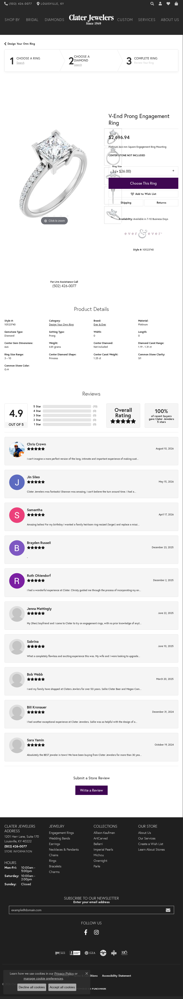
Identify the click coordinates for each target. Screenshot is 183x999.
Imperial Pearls (103, 849)
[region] (54, 176)
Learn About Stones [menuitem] (151, 849)
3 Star (37, 415)
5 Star (37, 406)
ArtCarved (101, 838)
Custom (125, 19)
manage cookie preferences (43, 978)
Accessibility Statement (116, 975)
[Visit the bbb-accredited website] (75, 953)
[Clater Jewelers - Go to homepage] (91, 19)
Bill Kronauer (37, 707)
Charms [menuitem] (54, 872)
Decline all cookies (32, 987)
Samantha (34, 510)
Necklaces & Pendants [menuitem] (64, 849)
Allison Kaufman (104, 833)
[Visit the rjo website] (124, 953)
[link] (18, 4)
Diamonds (55, 19)
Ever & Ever (100, 324)
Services (147, 19)
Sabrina (33, 641)
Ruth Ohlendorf (39, 575)
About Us (170, 19)
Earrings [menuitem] (54, 844)
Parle (97, 866)
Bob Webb (35, 674)
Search (20, 62)
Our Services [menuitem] (146, 838)
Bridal (32, 19)
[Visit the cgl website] (103, 953)
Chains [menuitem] (53, 855)
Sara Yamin (35, 740)
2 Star (37, 420)
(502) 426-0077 (64, 285)
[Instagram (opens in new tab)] (96, 932)
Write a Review (91, 790)
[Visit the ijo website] (60, 953)
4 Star (37, 411)
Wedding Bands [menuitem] (59, 838)
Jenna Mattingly (39, 608)
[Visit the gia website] (90, 953)
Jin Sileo (33, 477)
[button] (152, 4)
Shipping (126, 202)
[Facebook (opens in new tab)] (86, 932)
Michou (99, 855)
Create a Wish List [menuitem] (150, 844)
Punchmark (99, 988)
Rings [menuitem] (52, 861)
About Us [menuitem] (144, 833)
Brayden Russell (39, 542)
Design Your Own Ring (21, 43)
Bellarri (98, 844)
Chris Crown (36, 444)
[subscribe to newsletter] (168, 910)
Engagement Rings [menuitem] (61, 833)
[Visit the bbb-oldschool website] (114, 953)
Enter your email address (91, 902)
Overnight (100, 861)
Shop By (12, 19)
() (95, 406)
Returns (161, 202)
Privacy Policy (64, 973)
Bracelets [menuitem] (55, 866)
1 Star (37, 424)
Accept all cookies (62, 987)
